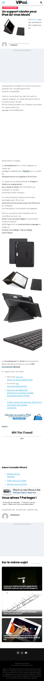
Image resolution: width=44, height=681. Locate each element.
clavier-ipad (21, 510)
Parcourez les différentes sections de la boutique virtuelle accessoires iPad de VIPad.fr (20, 393)
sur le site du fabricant (11, 367)
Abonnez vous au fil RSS (17, 484)
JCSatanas (13, 45)
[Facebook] (18, 652)
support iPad (33, 510)
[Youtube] (26, 652)
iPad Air (34, 20)
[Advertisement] (22, 135)
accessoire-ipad (9, 510)
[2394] (22, 252)
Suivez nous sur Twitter (16, 480)
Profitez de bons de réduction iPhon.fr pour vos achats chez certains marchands (24, 405)
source (4, 426)
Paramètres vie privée (22, 663)
